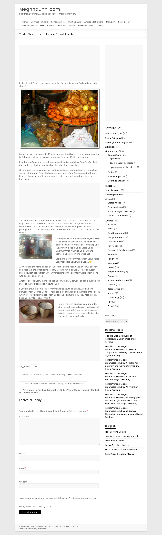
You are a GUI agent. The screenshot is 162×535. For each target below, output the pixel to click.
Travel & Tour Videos (118, 215)
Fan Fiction (113, 245)
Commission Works (39, 21)
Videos (72, 25)
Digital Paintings (113, 138)
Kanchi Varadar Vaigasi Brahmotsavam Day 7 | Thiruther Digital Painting (121, 386)
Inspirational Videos (114, 440)
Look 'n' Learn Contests (121, 163)
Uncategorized (112, 194)
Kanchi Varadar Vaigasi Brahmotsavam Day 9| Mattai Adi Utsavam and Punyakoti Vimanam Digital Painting (122, 364)
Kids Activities (111, 151)
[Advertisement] (59, 63)
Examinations (114, 241)
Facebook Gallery (85, 25)
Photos (108, 185)
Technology (113, 297)
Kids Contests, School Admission (121, 449)
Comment (25, 416)
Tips (110, 301)
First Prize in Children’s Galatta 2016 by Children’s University (53, 383)
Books (111, 228)
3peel (113, 158)
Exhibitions (110, 146)
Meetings (112, 263)
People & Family (116, 271)
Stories (111, 293)
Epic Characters (116, 233)
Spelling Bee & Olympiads (122, 167)
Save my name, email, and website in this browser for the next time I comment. (58, 498)
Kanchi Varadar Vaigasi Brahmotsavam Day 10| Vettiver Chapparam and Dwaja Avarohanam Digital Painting (123, 351)
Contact (100, 25)
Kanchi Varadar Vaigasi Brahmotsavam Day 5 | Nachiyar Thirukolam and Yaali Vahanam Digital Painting (124, 412)
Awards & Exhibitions (93, 21)
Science (111, 284)
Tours (34, 366)
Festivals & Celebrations (120, 250)
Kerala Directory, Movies (117, 445)
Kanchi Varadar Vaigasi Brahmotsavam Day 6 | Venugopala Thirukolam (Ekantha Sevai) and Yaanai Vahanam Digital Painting (122, 399)
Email (22, 468)
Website (23, 481)
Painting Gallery (58, 21)
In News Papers (115, 176)
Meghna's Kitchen (116, 180)
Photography (124, 21)
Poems (111, 276)
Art (109, 224)
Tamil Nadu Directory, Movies (119, 454)
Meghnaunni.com (39, 9)
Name (23, 453)
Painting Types (74, 21)
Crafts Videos (114, 202)
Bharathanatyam (29, 25)
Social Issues (114, 288)
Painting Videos (115, 207)
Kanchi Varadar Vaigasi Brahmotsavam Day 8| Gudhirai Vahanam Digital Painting (120, 376)
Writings (62, 375)
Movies (111, 267)
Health (111, 258)
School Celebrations (118, 280)
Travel (55, 375)
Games (111, 254)
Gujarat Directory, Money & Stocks (122, 436)
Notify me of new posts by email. (35, 506)
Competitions (114, 155)
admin (25, 375)
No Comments (76, 375)
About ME (61, 25)
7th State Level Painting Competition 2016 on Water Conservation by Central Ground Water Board (59, 391)
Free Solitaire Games (115, 431)
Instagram (110, 21)
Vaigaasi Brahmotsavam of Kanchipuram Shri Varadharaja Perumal (120, 338)
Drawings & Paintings (115, 142)
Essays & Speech (116, 237)
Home (25, 21)
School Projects (47, 25)
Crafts (111, 172)
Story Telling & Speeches (120, 211)
